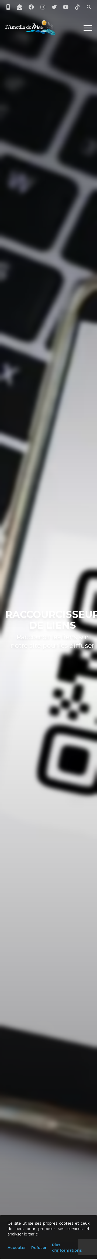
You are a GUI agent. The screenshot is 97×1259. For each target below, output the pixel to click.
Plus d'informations (67, 1248)
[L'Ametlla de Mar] (30, 27)
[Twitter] (54, 7)
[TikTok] (77, 7)
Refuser (39, 1247)
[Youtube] (65, 7)
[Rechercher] (89, 7)
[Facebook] (31, 7)
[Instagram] (43, 7)
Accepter (17, 1247)
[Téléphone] (8, 7)
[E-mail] (19, 7)
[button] (87, 27)
